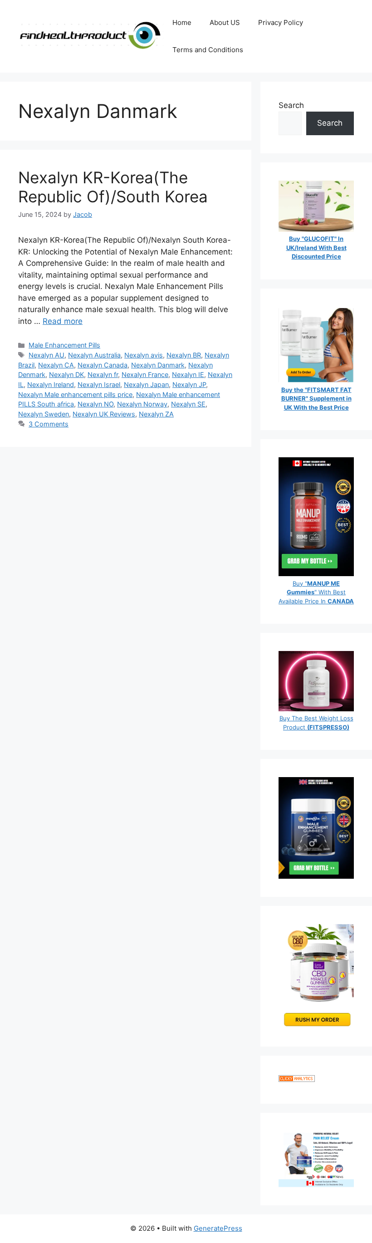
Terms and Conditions (207, 49)
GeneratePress (218, 1228)
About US (225, 22)
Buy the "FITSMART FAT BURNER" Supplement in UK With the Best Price (316, 398)
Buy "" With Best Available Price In (316, 592)
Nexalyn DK (66, 374)
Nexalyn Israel (99, 384)
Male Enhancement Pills (64, 345)
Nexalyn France (145, 374)
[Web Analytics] (297, 1079)
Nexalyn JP (189, 384)
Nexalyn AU (46, 355)
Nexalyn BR (183, 355)
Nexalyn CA (56, 365)
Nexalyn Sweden (43, 414)
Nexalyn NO (95, 404)
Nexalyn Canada (102, 365)
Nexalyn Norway (142, 404)
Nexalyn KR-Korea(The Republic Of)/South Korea (113, 187)
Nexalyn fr (103, 374)
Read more (63, 321)
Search (291, 105)
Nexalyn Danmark (158, 365)
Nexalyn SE (188, 404)
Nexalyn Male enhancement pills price (75, 394)
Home (181, 22)
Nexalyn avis (143, 355)
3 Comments (49, 424)
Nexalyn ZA (156, 414)
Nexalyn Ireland (50, 384)
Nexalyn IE (188, 374)
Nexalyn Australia (94, 355)
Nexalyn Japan (146, 384)
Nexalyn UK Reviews (104, 414)
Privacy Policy (280, 22)
